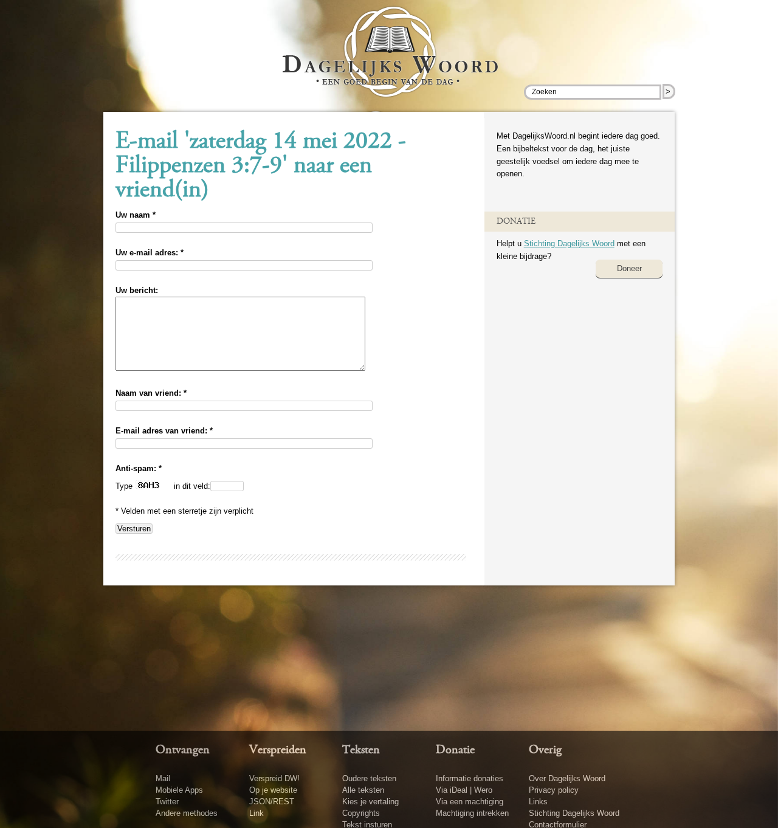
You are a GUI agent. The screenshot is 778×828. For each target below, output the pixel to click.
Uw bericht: (136, 290)
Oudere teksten (369, 778)
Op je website (273, 790)
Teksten (361, 750)
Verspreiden (277, 750)
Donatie (455, 750)
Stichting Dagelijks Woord (569, 243)
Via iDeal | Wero (464, 790)
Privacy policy (554, 790)
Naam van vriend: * (151, 393)
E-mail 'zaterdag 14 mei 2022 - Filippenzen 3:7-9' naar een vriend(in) (260, 166)
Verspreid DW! (274, 778)
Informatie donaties (469, 778)
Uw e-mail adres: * (149, 252)
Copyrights (361, 813)
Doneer (629, 268)
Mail (163, 778)
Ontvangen (183, 750)
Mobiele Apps (179, 790)
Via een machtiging (469, 801)
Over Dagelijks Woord (567, 778)
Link (256, 813)
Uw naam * (135, 214)
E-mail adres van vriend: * (164, 430)
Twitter (167, 801)
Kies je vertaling (370, 801)
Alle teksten (363, 790)
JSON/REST (271, 801)
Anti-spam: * (138, 468)
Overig (545, 750)
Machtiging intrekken (472, 813)
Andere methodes (187, 813)
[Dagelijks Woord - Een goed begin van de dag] (389, 60)
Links (538, 801)
